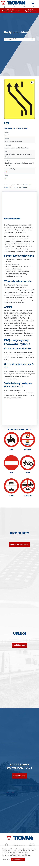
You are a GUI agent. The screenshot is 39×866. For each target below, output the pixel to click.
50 (5, 178)
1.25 (6, 172)
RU (34, 7)
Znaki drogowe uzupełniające (18, 187)
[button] (32, 82)
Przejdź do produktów (19, 545)
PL (4, 7)
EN (14, 7)
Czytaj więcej (7, 859)
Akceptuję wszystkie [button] (17, 859)
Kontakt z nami (19, 776)
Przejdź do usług (19, 645)
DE (24, 7)
